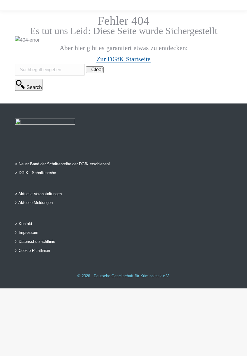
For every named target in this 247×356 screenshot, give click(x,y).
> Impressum (26, 232)
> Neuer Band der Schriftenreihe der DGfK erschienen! (62, 164)
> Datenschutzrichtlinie (35, 241)
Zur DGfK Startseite (123, 59)
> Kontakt (23, 223)
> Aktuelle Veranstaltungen (38, 194)
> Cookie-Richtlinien (32, 250)
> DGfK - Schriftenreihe (35, 172)
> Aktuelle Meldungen (34, 202)
